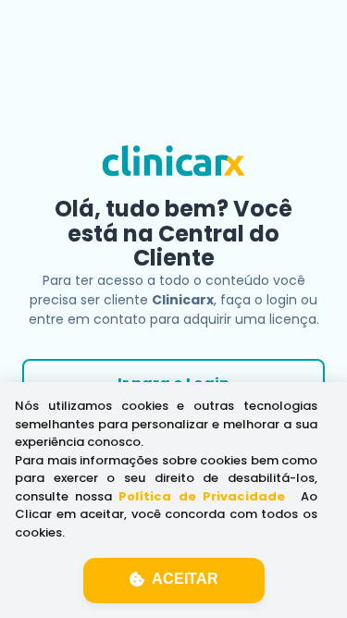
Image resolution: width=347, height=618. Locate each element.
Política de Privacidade (201, 496)
